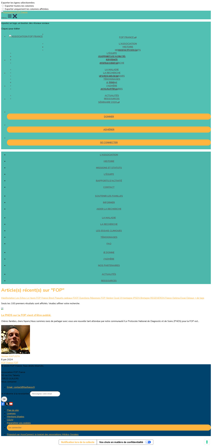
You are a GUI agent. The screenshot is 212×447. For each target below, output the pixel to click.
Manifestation (8, 298)
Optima (176, 298)
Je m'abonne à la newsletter (15, 393)
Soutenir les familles (112, 56)
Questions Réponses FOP (92, 298)
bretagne (128, 298)
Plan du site (13, 410)
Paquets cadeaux (64, 298)
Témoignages (111, 79)
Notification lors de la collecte (77, 442)
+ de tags (199, 298)
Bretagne (145, 298)
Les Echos (20, 298)
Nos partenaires (109, 265)
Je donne (111, 82)
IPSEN (136, 298)
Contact (109, 187)
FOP (16, 362)
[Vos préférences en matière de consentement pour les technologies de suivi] (207, 442)
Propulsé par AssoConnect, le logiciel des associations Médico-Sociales (43, 434)
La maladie (112, 69)
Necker (110, 298)
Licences (11, 413)
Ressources (112, 98)
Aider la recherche (108, 209)
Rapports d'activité (109, 180)
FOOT (76, 298)
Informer (112, 59)
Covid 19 (118, 298)
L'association (128, 43)
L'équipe (112, 53)
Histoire (109, 161)
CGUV (10, 419)
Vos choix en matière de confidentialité (121, 442)
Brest (52, 298)
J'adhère (111, 85)
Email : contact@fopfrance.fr (21, 387)
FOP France (42, 298)
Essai (183, 298)
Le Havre (31, 298)
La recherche (111, 72)
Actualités (112, 95)
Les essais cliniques (109, 230)
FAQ (109, 243)
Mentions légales (15, 416)
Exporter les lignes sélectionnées (18, 2)
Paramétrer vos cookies (19, 423)
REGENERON (157, 298)
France (168, 298)
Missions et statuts (109, 167)
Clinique (190, 298)
